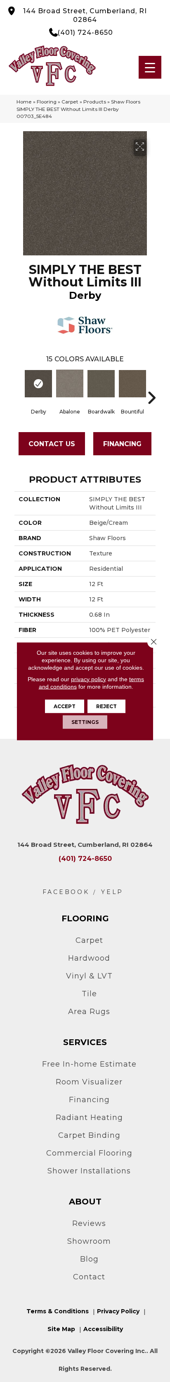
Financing (122, 444)
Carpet (69, 102)
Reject (106, 706)
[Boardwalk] (101, 383)
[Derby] (38, 383)
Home (24, 102)
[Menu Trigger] (150, 67)
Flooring (47, 102)
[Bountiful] (132, 383)
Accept (65, 706)
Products (94, 102)
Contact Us (51, 444)
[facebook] (66, 892)
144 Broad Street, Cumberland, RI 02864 (85, 15)
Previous (18, 385)
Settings (85, 722)
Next (151, 385)
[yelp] (112, 892)
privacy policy (88, 678)
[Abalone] (69, 383)
